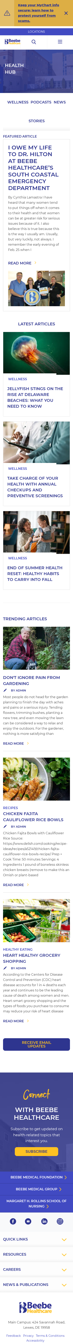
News (60, 102)
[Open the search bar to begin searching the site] (33, 42)
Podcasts (41, 102)
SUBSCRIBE (36, 1151)
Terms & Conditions (50, 1336)
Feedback (13, 1336)
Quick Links (15, 1239)
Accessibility (35, 1340)
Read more (13, 744)
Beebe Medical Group (36, 1189)
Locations (36, 31)
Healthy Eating (17, 949)
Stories (37, 121)
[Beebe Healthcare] (12, 46)
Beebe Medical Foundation (37, 1177)
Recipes (10, 808)
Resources (14, 1254)
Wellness (17, 102)
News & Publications (25, 1284)
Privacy (28, 1336)
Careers (12, 1269)
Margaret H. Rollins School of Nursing (36, 1203)
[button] (66, 13)
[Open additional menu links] (60, 42)
